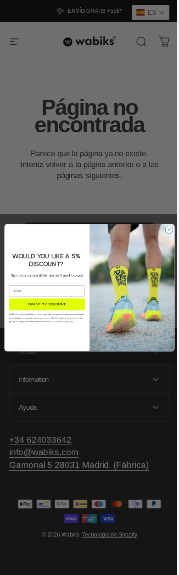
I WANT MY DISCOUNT (43, 304)
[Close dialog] (166, 229)
